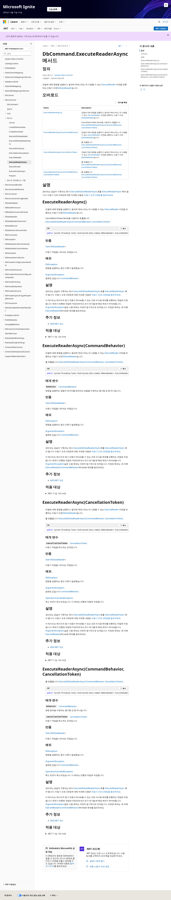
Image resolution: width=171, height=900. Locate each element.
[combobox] (17, 49)
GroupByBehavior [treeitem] (12, 324)
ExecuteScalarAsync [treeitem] (17, 171)
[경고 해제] (166, 5)
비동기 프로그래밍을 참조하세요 (98, 195)
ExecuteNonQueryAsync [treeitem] (19, 153)
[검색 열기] (159, 22)
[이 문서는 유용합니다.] (141, 89)
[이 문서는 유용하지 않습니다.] (144, 89)
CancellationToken (78, 543)
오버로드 (144, 54)
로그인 (165, 21)
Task (47, 246)
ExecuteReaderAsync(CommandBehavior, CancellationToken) (154, 76)
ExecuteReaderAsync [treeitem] (18, 162)
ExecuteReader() (53, 310)
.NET (53, 46)
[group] (87, 233)
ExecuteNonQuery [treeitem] (16, 148)
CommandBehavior (69, 278)
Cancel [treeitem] (12, 122)
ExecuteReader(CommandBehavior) (62, 467)
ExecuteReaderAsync (112, 191)
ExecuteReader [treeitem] (15, 157)
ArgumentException (54, 274)
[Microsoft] (4, 21)
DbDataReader (64, 88)
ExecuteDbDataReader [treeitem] (18, 136)
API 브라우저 (63, 46)
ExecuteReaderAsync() (53, 112)
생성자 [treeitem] (9, 109)
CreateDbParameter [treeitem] (17, 127)
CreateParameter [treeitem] (16, 131)
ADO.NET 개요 (56, 323)
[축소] (31, 44)
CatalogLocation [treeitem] (11, 63)
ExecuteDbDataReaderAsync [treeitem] (20, 142)
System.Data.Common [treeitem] (14, 59)
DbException (51, 264)
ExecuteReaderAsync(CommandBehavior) (61, 132)
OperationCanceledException (59, 598)
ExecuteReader (109, 84)
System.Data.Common (63, 75)
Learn (45, 46)
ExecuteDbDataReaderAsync (83, 191)
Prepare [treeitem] (12, 175)
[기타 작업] (126, 46)
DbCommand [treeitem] (12, 104)
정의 (142, 50)
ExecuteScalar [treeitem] (15, 166)
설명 (142, 57)
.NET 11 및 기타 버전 (57, 336)
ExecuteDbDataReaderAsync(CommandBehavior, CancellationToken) (77, 221)
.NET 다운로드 (161, 28)
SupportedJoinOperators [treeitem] (15, 356)
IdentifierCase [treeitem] (11, 333)
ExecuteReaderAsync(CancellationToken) (60, 152)
